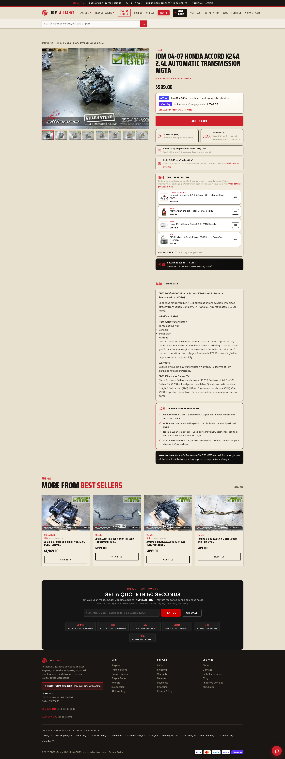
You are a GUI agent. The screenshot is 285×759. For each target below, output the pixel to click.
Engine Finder (124, 12)
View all (238, 487)
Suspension (118, 687)
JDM (63, 13)
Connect (236, 13)
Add (235, 197)
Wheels (150, 13)
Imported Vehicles (213, 682)
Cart (257, 13)
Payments (162, 682)
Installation (211, 13)
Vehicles (195, 13)
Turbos (138, 13)
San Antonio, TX (100, 735)
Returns (161, 678)
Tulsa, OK (154, 735)
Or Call (192, 612)
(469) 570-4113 (144, 599)
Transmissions (105, 13)
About (206, 665)
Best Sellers (54, 43)
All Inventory (118, 691)
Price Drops (181, 12)
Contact (207, 669)
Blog (225, 13)
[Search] (143, 23)
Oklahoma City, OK (136, 735)
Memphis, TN (48, 741)
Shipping (162, 669)
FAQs (160, 665)
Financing (162, 687)
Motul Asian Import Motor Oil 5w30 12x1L (191, 211)
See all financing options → (177, 110)
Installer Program (212, 674)
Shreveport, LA (170, 735)
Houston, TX (82, 735)
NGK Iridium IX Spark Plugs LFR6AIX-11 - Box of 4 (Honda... (196, 238)
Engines (85, 13)
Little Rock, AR (188, 735)
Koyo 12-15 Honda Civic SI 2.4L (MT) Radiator (193, 224)
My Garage (209, 687)
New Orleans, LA (208, 735)
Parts (163, 13)
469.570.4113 (49, 708)
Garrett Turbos (119, 674)
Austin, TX (117, 735)
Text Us (170, 612)
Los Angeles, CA (64, 735)
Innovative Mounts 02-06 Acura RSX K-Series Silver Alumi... (197, 196)
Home (44, 43)
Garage (249, 13)
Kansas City (226, 735)
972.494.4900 (49, 716)
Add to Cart (199, 121)
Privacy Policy (164, 691)
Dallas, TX (47, 735)
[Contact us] (277, 751)
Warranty (162, 674)
